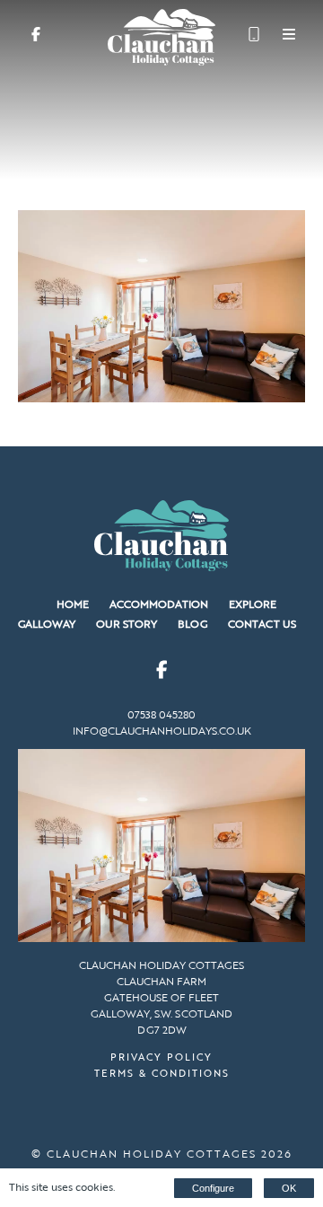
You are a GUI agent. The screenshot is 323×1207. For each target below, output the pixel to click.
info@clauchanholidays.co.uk (162, 730)
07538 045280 (161, 714)
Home (73, 603)
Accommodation (158, 603)
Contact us (262, 623)
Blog (192, 623)
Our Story (126, 623)
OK (289, 1188)
